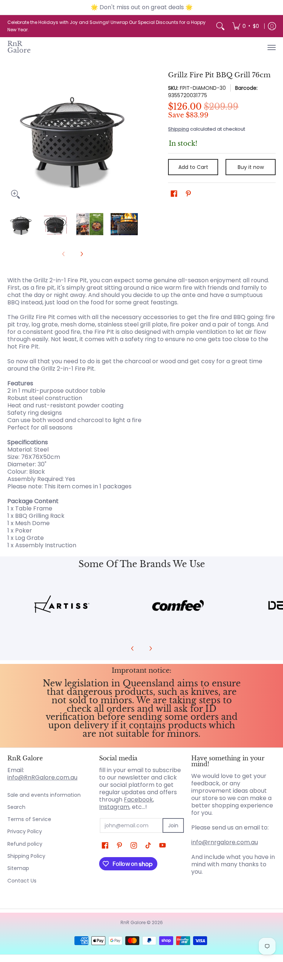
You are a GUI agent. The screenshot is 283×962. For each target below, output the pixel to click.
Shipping (178, 129)
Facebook (138, 799)
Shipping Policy (26, 856)
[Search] (220, 26)
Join (173, 825)
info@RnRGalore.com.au (42, 777)
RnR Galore (19, 47)
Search (16, 807)
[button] (174, 193)
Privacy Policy (24, 831)
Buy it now (251, 167)
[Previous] (12, 137)
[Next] (133, 137)
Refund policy (24, 844)
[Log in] (272, 26)
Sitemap (18, 868)
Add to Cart (193, 167)
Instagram (114, 807)
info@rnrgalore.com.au (224, 842)
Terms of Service (29, 819)
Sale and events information (44, 795)
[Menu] (271, 47)
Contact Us (21, 880)
